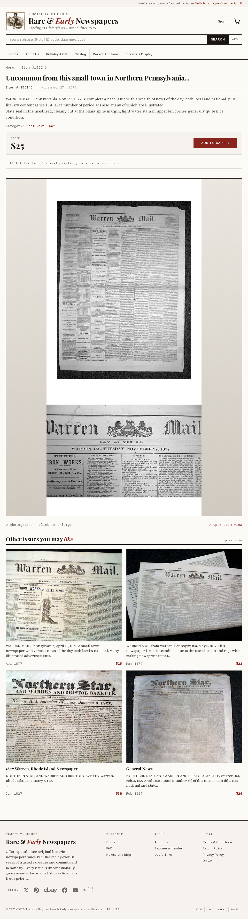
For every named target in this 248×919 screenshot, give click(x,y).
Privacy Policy (213, 854)
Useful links (163, 854)
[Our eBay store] (50, 890)
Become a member (169, 848)
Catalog (80, 54)
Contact (112, 842)
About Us (32, 54)
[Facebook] (64, 890)
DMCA (207, 861)
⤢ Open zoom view (225, 525)
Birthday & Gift (57, 54)
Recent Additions (106, 54)
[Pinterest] (36, 890)
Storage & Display (139, 54)
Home (13, 54)
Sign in (224, 21)
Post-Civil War (40, 126)
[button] (124, 347)
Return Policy (213, 848)
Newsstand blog (118, 854)
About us (161, 842)
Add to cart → (215, 143)
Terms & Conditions (217, 842)
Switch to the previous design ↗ (218, 3)
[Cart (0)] (237, 21)
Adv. (235, 39)
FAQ (109, 848)
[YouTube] (75, 890)
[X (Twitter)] (26, 890)
